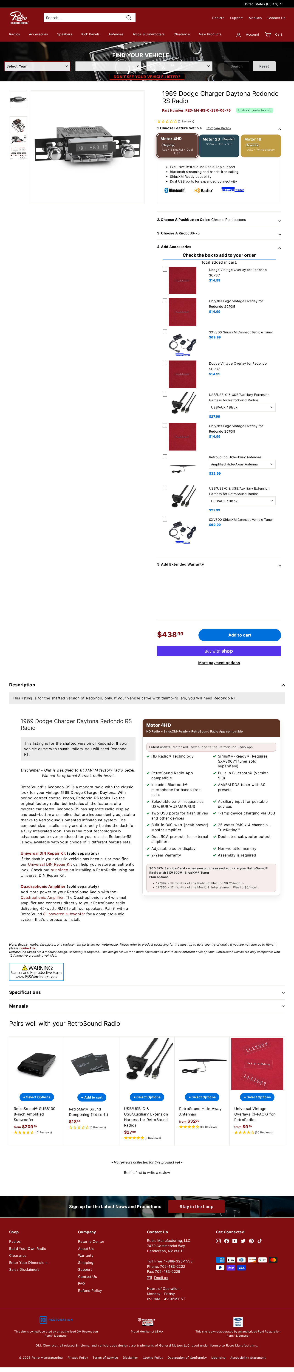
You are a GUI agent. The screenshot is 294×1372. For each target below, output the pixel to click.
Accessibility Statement (248, 1357)
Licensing (218, 1357)
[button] (219, 107)
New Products (210, 34)
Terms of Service (105, 1357)
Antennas (116, 34)
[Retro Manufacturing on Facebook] (226, 1240)
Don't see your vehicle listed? (147, 76)
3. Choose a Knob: (178, 233)
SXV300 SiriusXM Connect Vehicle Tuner (241, 332)
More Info (182, 295)
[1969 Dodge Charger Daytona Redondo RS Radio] (18, 99)
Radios (14, 34)
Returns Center (91, 1241)
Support (236, 18)
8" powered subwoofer (64, 914)
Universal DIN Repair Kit (43, 853)
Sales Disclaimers (24, 1269)
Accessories (38, 34)
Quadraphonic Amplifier (43, 886)
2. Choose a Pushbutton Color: (201, 219)
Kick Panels (90, 34)
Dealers (218, 18)
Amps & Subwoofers (149, 34)
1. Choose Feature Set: (194, 128)
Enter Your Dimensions (28, 1262)
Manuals (255, 18)
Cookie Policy (153, 1357)
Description (22, 684)
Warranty (85, 1255)
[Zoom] (87, 147)
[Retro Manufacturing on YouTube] (234, 1240)
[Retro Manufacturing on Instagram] (218, 1240)
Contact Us (276, 18)
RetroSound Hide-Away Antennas (235, 457)
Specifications (25, 992)
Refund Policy (90, 1290)
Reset (264, 66)
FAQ (81, 1283)
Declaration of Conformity (187, 1357)
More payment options (219, 662)
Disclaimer (130, 1357)
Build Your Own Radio (27, 1248)
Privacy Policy (78, 1357)
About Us (86, 1248)
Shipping (85, 1262)
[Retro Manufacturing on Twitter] (243, 1240)
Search (237, 66)
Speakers (64, 34)
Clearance (182, 34)
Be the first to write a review (147, 1172)
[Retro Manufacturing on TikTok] (259, 1240)
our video (59, 870)
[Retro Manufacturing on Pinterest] (251, 1240)
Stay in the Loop (196, 1206)
